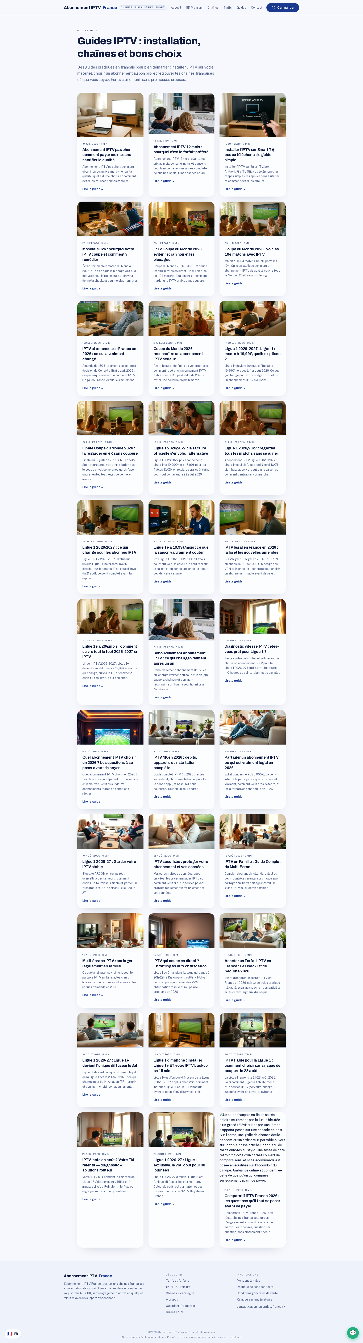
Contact (256, 7)
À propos (172, 1299)
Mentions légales (248, 1280)
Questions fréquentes (181, 1305)
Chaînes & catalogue (180, 1293)
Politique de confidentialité (255, 1287)
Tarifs (228, 7)
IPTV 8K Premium (178, 1287)
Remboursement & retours (254, 1299)
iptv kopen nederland (227, 1337)
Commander (285, 7)
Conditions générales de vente (257, 1293)
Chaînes (213, 7)
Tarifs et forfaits (177, 1280)
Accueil (176, 7)
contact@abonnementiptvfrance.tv (261, 1306)
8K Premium (194, 7)
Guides (241, 7)
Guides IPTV (174, 1312)
